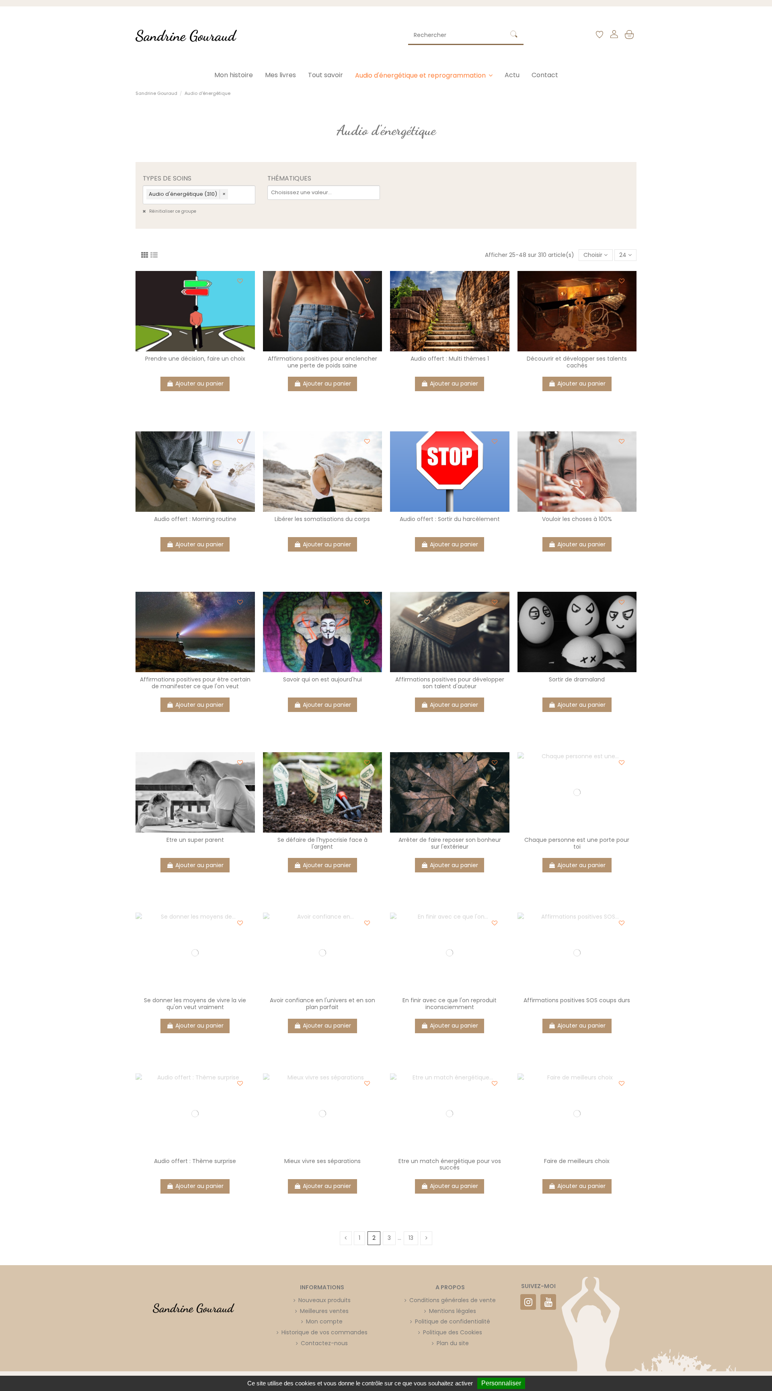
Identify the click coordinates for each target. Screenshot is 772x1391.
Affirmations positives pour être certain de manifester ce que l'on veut (195, 682)
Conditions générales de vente (452, 1300)
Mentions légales (452, 1311)
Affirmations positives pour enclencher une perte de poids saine (322, 362)
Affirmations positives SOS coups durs (577, 1000)
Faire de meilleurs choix (577, 1161)
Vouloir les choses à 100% (577, 519)
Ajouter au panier (199, 384)
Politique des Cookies (452, 1332)
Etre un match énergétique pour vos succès (449, 1164)
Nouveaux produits (324, 1300)
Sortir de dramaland (577, 679)
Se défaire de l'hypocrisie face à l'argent (322, 843)
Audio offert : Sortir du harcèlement (450, 519)
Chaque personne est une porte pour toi (576, 843)
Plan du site (453, 1343)
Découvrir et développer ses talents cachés (577, 362)
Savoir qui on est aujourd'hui (322, 679)
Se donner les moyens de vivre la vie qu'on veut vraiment (195, 1003)
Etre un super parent (195, 840)
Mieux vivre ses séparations (322, 1161)
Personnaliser (501, 1383)
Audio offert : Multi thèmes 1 (450, 359)
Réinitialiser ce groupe (172, 211)
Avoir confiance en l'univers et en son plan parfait (322, 1003)
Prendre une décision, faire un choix (195, 359)
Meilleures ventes (324, 1311)
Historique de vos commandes (324, 1332)
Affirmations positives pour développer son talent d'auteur (449, 682)
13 (411, 1238)
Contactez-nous (324, 1343)
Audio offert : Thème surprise (195, 1161)
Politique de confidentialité (452, 1321)
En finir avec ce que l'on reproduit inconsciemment (449, 1003)
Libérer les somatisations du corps (322, 519)
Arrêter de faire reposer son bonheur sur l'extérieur (449, 843)
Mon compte (324, 1321)
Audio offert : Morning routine (195, 519)
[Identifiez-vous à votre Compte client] (614, 35)
